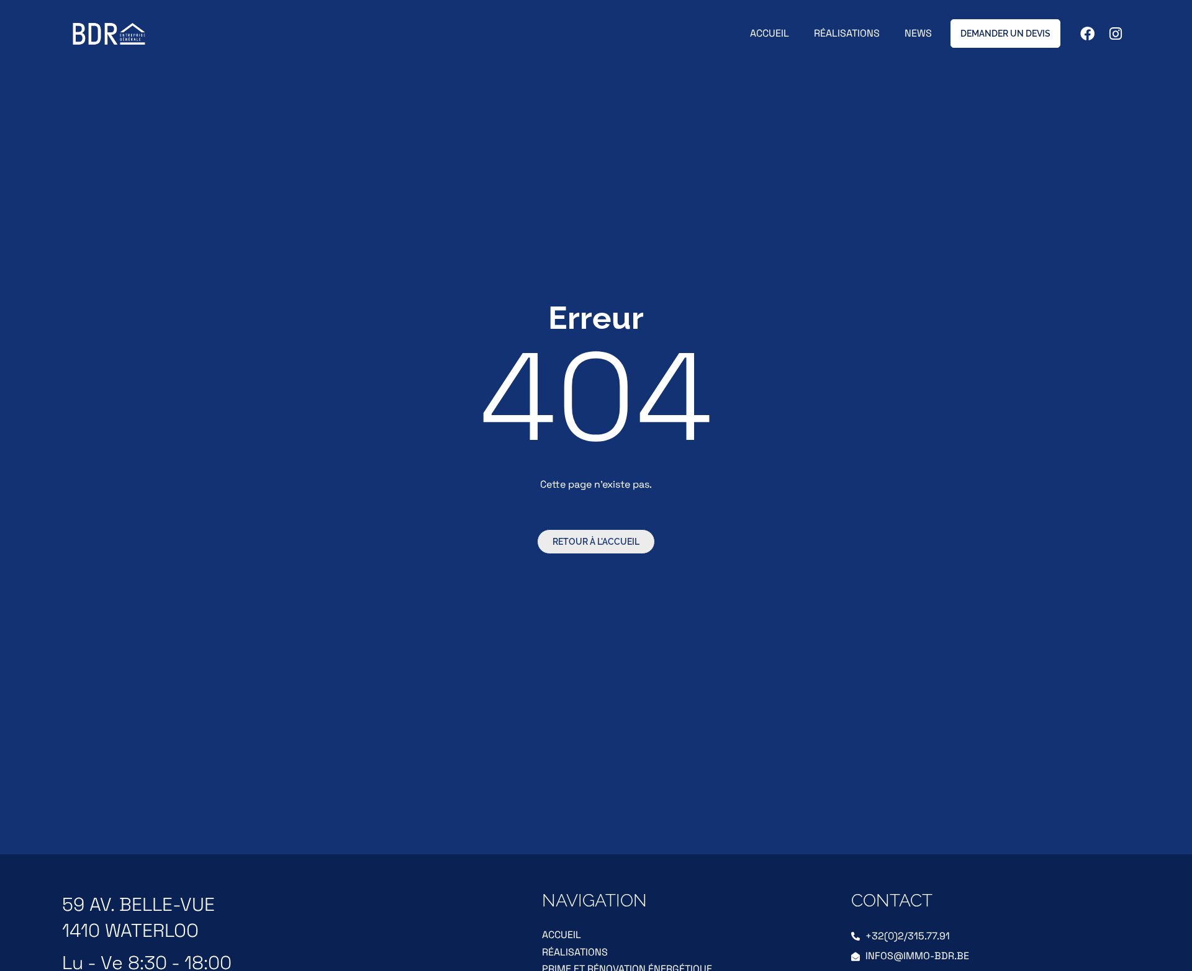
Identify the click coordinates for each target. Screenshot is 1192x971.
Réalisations (847, 33)
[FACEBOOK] (1087, 33)
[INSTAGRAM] (1115, 33)
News (918, 33)
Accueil (769, 33)
